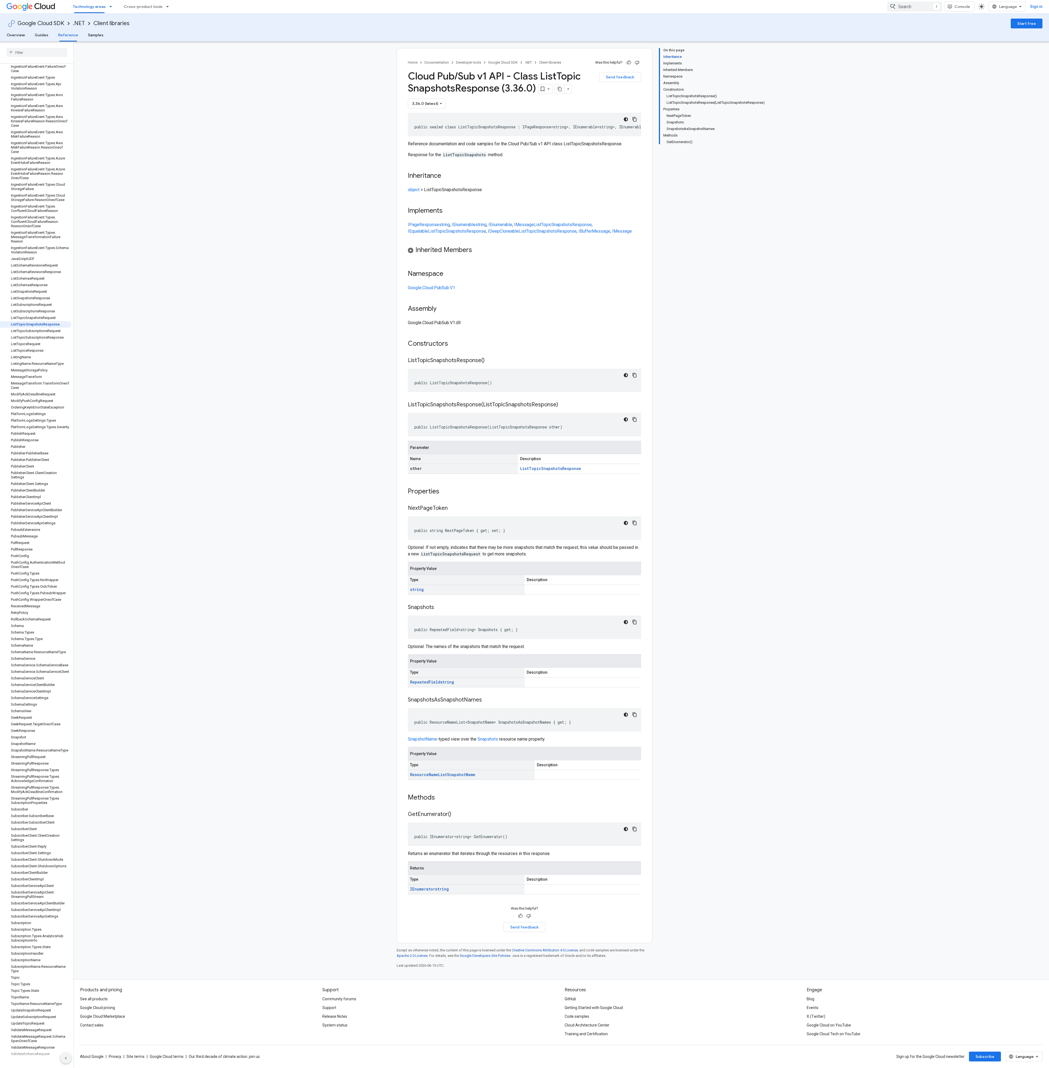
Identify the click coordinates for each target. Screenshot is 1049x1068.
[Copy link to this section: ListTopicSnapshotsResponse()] (490, 360)
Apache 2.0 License (412, 956)
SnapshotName (422, 739)
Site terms (135, 1056)
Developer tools (468, 62)
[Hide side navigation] (65, 1058)
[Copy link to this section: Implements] (448, 211)
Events (812, 1007)
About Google (92, 1056)
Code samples (577, 1016)
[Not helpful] (637, 62)
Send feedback (620, 77)
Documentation (437, 62)
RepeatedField (425, 682)
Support (329, 1007)
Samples (96, 34)
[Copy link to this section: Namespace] (448, 274)
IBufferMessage (594, 231)
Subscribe (985, 1056)
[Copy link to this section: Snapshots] (439, 607)
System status (334, 1025)
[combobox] (914, 6)
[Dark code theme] (625, 119)
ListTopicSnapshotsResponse (563, 224)
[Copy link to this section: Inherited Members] (477, 250)
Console (962, 6)
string (444, 224)
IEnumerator (422, 889)
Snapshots (488, 739)
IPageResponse (423, 224)
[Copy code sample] (634, 119)
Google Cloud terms (167, 1056)
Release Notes (334, 1016)
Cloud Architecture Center (587, 1025)
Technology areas (89, 6)
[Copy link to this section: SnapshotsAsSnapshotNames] (487, 700)
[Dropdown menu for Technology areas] (112, 6)
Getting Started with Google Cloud (594, 1007)
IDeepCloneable (503, 231)
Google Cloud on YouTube (829, 1025)
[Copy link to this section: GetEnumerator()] (456, 814)
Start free (1026, 23)
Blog (810, 999)
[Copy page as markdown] (560, 89)
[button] (524, 250)
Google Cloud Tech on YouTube (833, 1034)
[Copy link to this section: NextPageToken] (453, 508)
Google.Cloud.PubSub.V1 (431, 287)
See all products (94, 999)
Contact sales (92, 1025)
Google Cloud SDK (40, 23)
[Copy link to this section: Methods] (442, 798)
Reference (68, 34)
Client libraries (111, 23)
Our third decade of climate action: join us (224, 1056)
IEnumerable (464, 224)
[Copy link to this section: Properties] (446, 492)
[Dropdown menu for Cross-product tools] (169, 6)
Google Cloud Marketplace (102, 1016)
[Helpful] (629, 62)
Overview (16, 34)
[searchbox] (37, 52)
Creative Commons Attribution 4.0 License (545, 950)
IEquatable (418, 231)
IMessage (524, 224)
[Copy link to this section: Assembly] (442, 309)
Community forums (339, 999)
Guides (41, 34)
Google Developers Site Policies (485, 956)
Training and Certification (586, 1034)
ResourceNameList (428, 774)
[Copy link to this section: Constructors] (455, 344)
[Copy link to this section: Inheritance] (446, 176)
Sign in (1036, 6)
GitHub (570, 999)
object (414, 189)
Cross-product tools (143, 6)
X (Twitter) (816, 1016)
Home (412, 62)
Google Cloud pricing (97, 1007)
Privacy (115, 1056)
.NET (79, 23)
